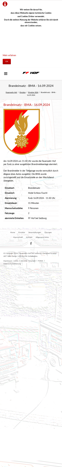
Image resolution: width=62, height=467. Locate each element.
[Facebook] (31, 244)
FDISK (40, 261)
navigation (5, 74)
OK (6, 61)
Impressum (7, 261)
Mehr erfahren (9, 55)
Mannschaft (18, 237)
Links (16, 261)
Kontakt (29, 237)
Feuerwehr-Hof (11, 92)
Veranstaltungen (34, 232)
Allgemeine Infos (42, 237)
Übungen (48, 232)
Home (12, 232)
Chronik (24, 261)
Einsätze (23, 92)
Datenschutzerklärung (12, 264)
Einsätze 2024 (33, 92)
